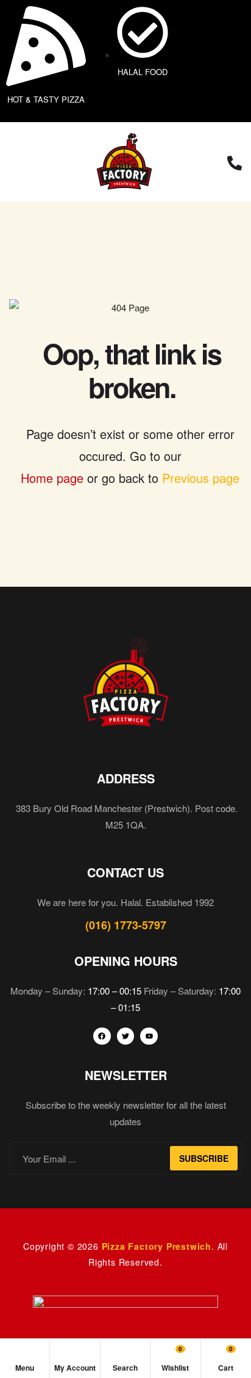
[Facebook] (102, 1036)
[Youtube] (149, 1036)
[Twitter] (126, 1036)
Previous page (200, 478)
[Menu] (15, 161)
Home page (52, 478)
